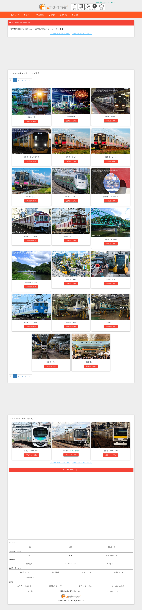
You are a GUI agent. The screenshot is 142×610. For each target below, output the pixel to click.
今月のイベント (111, 555)
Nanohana (80, 600)
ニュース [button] (16, 15)
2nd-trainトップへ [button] (73, 470)
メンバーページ (70, 564)
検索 (70, 547)
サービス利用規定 (118, 586)
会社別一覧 (111, 547)
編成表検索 (55, 572)
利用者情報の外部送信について (71, 591)
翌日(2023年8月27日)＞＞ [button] (82, 33)
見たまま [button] (64, 15)
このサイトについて (24, 586)
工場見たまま (29, 577)
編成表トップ (24, 572)
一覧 (29, 547)
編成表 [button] (52, 15)
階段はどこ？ (86, 572)
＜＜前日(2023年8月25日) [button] (60, 33)
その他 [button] (75, 15)
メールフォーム (112, 591)
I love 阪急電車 (74, 451)
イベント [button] (28, 15)
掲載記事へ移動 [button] (31, 121)
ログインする (110, 2)
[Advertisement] (71, 53)
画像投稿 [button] (41, 15)
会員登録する (101, 2)
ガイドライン (111, 564)
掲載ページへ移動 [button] (31, 455)
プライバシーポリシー (86, 586)
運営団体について (55, 586)
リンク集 (29, 591)
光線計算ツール (117, 572)
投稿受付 (29, 564)
